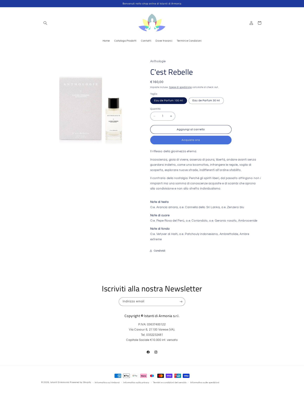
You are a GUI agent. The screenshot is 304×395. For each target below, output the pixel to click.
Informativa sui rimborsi (107, 383)
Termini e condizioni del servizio (170, 383)
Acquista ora (191, 140)
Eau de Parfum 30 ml (206, 100)
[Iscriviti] (181, 301)
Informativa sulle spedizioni (204, 383)
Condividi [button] (159, 250)
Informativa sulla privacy (136, 383)
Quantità (155, 109)
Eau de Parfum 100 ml (168, 100)
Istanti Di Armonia (59, 382)
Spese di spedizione (180, 87)
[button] (45, 23)
